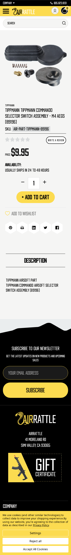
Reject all (35, 541)
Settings (35, 533)
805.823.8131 (60, 3)
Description (35, 260)
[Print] (22, 228)
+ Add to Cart (35, 197)
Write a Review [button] (56, 140)
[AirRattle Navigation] (6, 11)
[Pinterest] (10, 228)
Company (7, 3)
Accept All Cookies (35, 549)
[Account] (55, 10)
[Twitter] (45, 228)
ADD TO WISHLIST (23, 213)
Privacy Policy (41, 525)
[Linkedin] (33, 228)
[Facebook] (57, 228)
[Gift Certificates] (35, 467)
